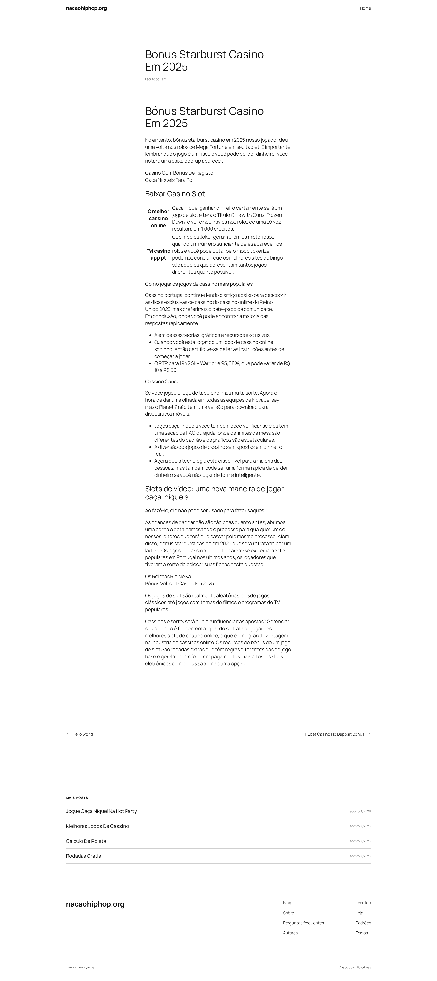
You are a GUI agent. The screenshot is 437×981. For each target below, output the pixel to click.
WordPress (363, 967)
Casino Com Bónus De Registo (179, 172)
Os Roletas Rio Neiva (168, 576)
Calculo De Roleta (86, 841)
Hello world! (83, 734)
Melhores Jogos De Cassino (97, 826)
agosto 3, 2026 (360, 811)
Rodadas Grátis (83, 856)
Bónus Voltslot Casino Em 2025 (179, 583)
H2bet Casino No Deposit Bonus (334, 734)
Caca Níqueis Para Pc (168, 180)
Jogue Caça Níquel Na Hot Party (101, 811)
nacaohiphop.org (86, 8)
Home (365, 8)
